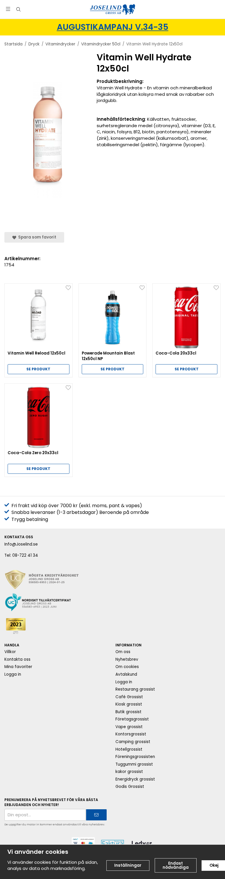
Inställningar (128, 865)
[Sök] (18, 9)
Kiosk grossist (128, 704)
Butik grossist (128, 712)
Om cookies (127, 667)
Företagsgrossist (132, 719)
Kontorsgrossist (130, 734)
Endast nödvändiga (176, 865)
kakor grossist (129, 771)
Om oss (122, 652)
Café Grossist (129, 697)
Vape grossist (129, 727)
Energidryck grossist (135, 779)
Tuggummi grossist (134, 764)
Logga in (12, 674)
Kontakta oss (17, 659)
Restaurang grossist (135, 689)
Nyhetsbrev (126, 659)
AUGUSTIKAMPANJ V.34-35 (112, 27)
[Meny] (8, 9)
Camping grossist (132, 742)
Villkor (10, 652)
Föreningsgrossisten (135, 756)
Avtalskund (126, 674)
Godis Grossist (129, 786)
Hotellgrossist (128, 749)
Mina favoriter (18, 667)
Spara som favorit (36, 237)
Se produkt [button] (38, 369)
